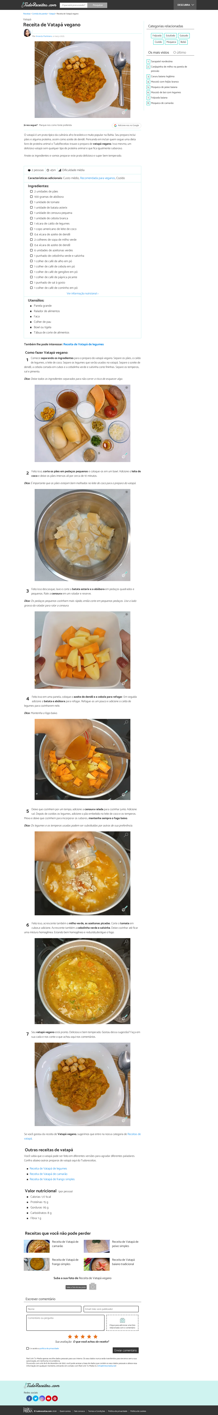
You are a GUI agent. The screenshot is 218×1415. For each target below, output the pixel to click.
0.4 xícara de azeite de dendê (52, 234)
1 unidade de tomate (46, 202)
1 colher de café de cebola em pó (54, 266)
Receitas (26, 13)
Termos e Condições (96, 1411)
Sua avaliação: (63, 1342)
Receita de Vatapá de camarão (48, 1174)
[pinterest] (55, 1398)
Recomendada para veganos (97, 178)
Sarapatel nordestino (162, 61)
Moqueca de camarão (162, 103)
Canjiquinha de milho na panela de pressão (169, 69)
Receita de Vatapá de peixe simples (125, 1244)
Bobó (183, 42)
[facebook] (29, 1398)
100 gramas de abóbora (49, 196)
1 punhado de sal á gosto (49, 282)
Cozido (158, 42)
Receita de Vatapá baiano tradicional (123, 1262)
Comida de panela (39, 13)
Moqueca (171, 42)
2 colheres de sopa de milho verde (55, 239)
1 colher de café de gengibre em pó (56, 271)
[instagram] (42, 1398)
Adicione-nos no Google (128, 125)
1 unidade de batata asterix (50, 207)
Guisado (184, 36)
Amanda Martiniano (44, 36)
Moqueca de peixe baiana (164, 87)
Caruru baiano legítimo (163, 76)
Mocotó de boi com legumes (166, 92)
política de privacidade (49, 1348)
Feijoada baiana (159, 98)
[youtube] (48, 1398)
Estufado (170, 36)
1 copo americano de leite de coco (55, 229)
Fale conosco (79, 1411)
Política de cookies (138, 1411)
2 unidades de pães (46, 191)
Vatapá (52, 13)
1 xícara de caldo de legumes (52, 223)
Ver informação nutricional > (82, 293)
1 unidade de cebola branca (51, 218)
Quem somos (65, 1411)
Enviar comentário (125, 1350)
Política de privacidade (117, 1411)
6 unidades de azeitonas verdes (53, 250)
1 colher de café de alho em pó (53, 261)
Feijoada (157, 36)
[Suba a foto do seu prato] (92, 1287)
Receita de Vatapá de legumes (83, 344)
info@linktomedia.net (107, 1366)
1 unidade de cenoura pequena (53, 212)
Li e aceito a (44, 1348)
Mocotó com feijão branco (165, 82)
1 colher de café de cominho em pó (56, 287)
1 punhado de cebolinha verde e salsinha (59, 255)
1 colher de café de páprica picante (55, 277)
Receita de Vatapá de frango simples (52, 1179)
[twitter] (35, 1398)
